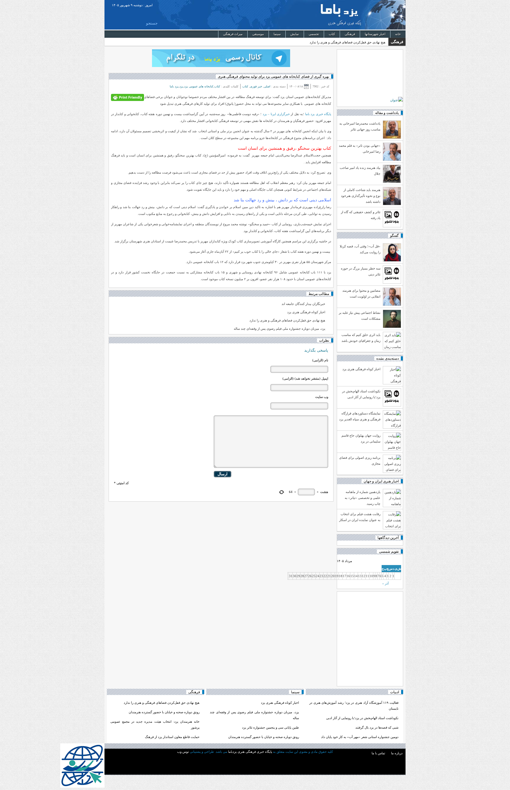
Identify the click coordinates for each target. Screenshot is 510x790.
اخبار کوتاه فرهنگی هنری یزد (306, 312)
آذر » (385, 583)
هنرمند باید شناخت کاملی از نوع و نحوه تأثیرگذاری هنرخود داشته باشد (360, 195)
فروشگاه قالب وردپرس (255, 758)
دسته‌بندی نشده (387, 358)
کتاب (332, 34)
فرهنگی (350, 34)
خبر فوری (256, 86)
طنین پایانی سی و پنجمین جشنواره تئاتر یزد (270, 727)
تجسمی (314, 34)
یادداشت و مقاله (387, 113)
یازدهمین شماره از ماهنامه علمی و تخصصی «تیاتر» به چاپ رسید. (362, 497)
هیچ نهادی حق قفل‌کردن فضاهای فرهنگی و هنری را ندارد (347, 42)
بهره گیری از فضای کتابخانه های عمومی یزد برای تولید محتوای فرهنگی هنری (273, 76)
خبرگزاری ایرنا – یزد (276, 114)
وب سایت (321, 397)
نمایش (294, 34)
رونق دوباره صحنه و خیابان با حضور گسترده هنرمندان (263, 737)
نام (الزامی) (320, 360)
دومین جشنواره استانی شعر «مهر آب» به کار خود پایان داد (359, 737)
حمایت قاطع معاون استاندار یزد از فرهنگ (172, 737)
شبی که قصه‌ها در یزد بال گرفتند (376, 727)
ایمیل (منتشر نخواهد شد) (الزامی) (305, 378)
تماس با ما (378, 753)
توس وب (183, 751)
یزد (181, 86)
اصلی (267, 86)
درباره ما (397, 753)
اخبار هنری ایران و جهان (381, 481)
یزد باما (174, 86)
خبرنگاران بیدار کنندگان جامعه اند (303, 304)
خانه (398, 34)
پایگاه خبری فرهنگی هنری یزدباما (375, 15)
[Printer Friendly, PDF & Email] (127, 97)
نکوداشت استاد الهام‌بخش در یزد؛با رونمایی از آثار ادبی (362, 718)
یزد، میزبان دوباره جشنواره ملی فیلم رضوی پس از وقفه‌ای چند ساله (279, 328)
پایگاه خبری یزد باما (318, 114)
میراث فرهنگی (233, 34)
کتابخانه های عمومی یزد (198, 86)
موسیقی (258, 34)
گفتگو (394, 236)
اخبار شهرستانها (375, 34)
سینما (277, 34)
